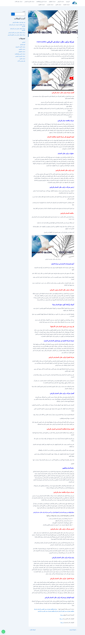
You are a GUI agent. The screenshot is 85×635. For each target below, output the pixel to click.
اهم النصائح (22, 44)
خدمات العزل (58, 4)
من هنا (61, 615)
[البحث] (13, 14)
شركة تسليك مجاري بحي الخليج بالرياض (16, 35)
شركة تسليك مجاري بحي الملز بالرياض (16, 32)
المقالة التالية (32, 629)
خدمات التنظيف (52, 1)
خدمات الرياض (61, 1)
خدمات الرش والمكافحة (41, 1)
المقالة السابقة (73, 629)
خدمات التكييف (41, 4)
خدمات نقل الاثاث (18, 1)
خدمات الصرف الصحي (29, 1)
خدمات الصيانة (66, 4)
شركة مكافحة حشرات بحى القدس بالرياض (47, 609)
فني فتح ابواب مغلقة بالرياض (19, 22)
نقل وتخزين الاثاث (21, 61)
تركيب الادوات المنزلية (20, 47)
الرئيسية (68, 1)
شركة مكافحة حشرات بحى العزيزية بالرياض (48, 611)
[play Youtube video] (72, 79)
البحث (24, 11)
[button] (3, 631)
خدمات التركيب (50, 4)
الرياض (23, 42)
